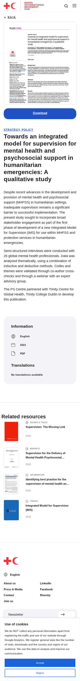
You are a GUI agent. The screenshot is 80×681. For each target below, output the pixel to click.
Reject (40, 672)
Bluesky (45, 595)
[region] (40, 649)
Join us (8, 601)
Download (40, 113)
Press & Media (13, 589)
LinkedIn (45, 583)
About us (10, 583)
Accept (40, 662)
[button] (74, 6)
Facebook (46, 589)
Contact (9, 595)
